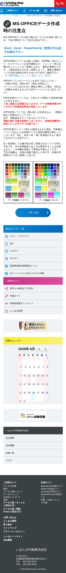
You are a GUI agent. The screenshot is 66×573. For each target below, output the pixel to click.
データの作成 (9, 486)
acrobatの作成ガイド (51, 491)
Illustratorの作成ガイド (52, 486)
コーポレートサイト (13, 536)
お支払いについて (12, 497)
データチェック (10, 494)
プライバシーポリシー (14, 531)
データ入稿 (34, 10)
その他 (44, 502)
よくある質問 (9, 521)
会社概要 (10, 445)
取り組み (7, 524)
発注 (5, 489)
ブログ (9, 460)
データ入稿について (13, 491)
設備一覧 (10, 453)
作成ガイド (46, 482)
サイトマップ (9, 528)
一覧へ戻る (33, 212)
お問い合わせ (56, 10)
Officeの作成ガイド (50, 489)
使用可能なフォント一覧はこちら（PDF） (30, 75)
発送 (5, 500)
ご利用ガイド (12, 10)
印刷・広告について (50, 500)
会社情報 (10, 438)
